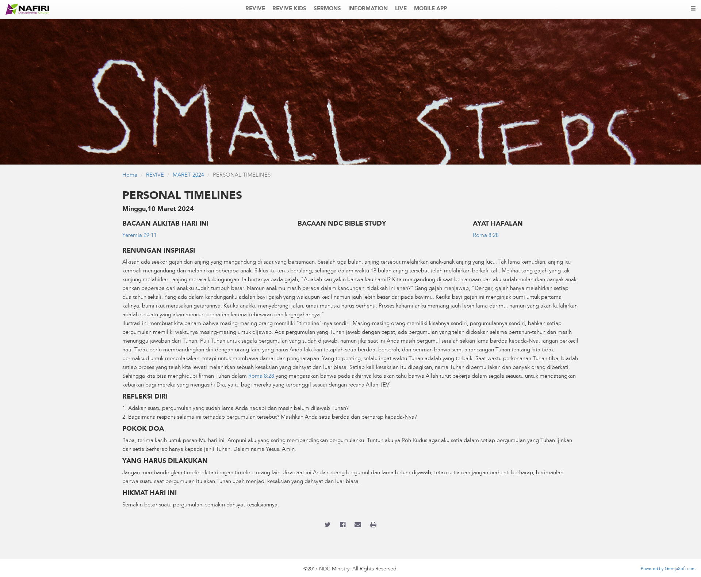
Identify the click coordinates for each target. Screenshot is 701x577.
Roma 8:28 (486, 235)
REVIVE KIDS (289, 9)
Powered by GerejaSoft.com (668, 569)
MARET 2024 (188, 175)
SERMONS (327, 9)
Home (129, 175)
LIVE (401, 9)
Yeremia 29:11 (139, 235)
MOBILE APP (430, 9)
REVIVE (255, 9)
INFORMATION (368, 9)
